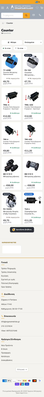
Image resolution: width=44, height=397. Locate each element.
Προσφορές (6, 353)
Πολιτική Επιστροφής (9, 283)
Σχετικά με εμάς (8, 279)
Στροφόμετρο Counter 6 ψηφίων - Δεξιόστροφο (31, 214)
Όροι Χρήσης (6, 287)
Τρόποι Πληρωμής (8, 268)
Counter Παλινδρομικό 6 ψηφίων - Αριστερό (11, 108)
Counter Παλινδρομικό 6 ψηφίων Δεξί (11, 142)
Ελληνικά (20, 369)
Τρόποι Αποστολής (8, 272)
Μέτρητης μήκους (11, 176)
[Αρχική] (3, 23)
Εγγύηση (4, 276)
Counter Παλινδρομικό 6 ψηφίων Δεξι (33, 142)
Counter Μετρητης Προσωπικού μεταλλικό (30, 76)
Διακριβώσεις (6, 360)
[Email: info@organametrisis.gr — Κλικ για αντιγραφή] (33, 15)
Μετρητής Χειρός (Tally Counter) (10, 212)
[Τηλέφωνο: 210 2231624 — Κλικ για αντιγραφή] (40, 15)
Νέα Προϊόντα (7, 345)
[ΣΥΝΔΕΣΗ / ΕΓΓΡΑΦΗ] (7, 8)
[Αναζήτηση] (26, 15)
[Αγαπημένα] (37, 8)
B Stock (4, 349)
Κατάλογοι (5, 356)
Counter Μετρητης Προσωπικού (10, 73)
